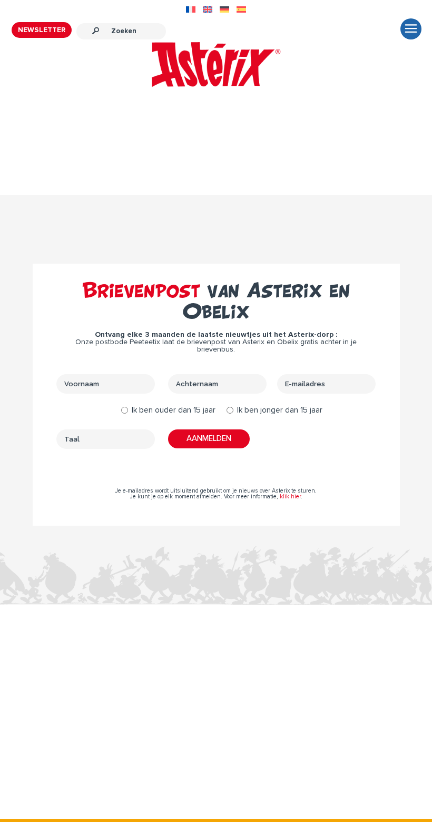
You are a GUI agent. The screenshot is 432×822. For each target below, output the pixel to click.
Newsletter (41, 30)
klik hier (290, 496)
